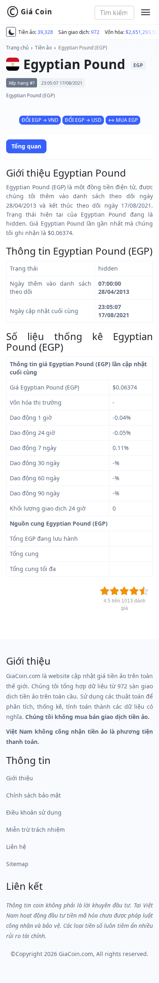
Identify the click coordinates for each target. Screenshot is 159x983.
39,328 (45, 32)
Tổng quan (26, 146)
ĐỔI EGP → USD (83, 119)
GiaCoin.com (76, 954)
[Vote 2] (114, 591)
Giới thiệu (19, 778)
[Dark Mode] (11, 32)
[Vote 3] (124, 591)
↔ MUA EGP (123, 119)
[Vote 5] (144, 591)
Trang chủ (17, 47)
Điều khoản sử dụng (34, 812)
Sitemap (17, 864)
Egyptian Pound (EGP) (82, 47)
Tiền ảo (43, 47)
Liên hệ (16, 847)
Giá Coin (29, 12)
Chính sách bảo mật (33, 795)
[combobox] (114, 13)
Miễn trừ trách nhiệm (35, 829)
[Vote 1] (105, 591)
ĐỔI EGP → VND (40, 119)
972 (95, 32)
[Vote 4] (134, 591)
